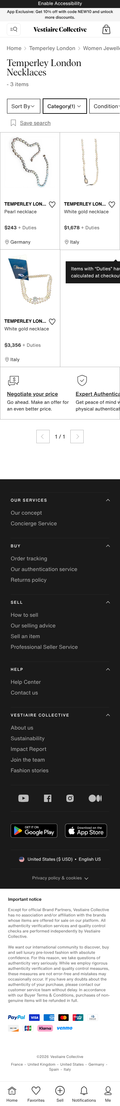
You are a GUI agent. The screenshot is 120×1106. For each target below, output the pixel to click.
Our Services (29, 500)
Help (17, 669)
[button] (106, 29)
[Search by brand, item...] (14, 29)
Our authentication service (44, 569)
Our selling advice (33, 625)
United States (72, 1064)
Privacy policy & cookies (57, 878)
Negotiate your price (32, 394)
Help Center (26, 682)
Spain (54, 1069)
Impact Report (28, 749)
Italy (67, 1069)
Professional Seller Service (44, 647)
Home (14, 48)
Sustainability (28, 738)
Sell (17, 602)
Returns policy (29, 580)
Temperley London (52, 48)
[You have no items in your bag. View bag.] (106, 29)
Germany (96, 1064)
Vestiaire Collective (40, 715)
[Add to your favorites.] (52, 205)
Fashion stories (30, 770)
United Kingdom (42, 1064)
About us (22, 728)
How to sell (24, 615)
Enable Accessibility (60, 3)
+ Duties (27, 227)
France (17, 1064)
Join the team (28, 760)
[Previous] (43, 436)
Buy (16, 546)
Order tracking (29, 558)
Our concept (26, 513)
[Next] (77, 436)
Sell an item (25, 636)
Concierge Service (34, 523)
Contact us (24, 692)
